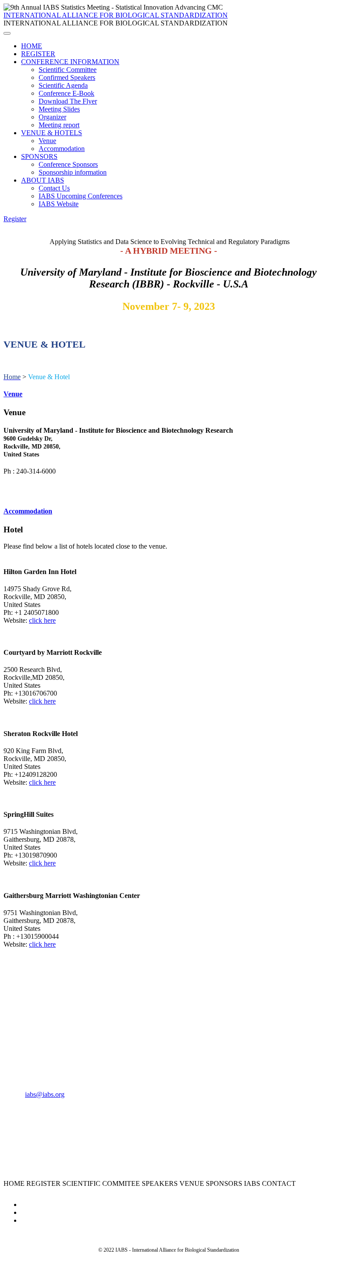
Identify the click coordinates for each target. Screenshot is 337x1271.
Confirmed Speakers (67, 77)
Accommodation (62, 148)
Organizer (52, 117)
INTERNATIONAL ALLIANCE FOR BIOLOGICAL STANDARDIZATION (116, 15)
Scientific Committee (68, 69)
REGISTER (38, 53)
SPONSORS (39, 156)
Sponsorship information (73, 172)
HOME (31, 46)
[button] (15, 219)
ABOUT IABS (42, 180)
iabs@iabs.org (45, 1094)
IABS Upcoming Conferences (80, 196)
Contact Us (54, 188)
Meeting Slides (59, 109)
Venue (47, 140)
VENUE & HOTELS (51, 132)
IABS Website (59, 204)
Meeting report (59, 125)
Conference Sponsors (68, 164)
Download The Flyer (68, 101)
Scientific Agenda (63, 85)
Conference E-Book (66, 93)
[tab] (168, 394)
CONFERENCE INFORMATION (70, 61)
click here (42, 620)
